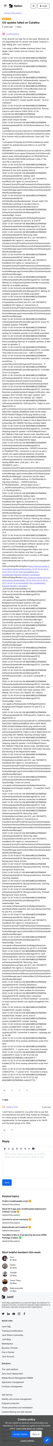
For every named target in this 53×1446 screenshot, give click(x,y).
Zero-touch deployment (12, 1373)
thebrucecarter (16, 1288)
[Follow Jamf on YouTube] (13, 1314)
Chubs (12, 1265)
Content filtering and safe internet (17, 1412)
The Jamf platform (10, 1369)
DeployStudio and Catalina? (15, 1227)
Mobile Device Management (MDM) (17, 1378)
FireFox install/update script (15, 1201)
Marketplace (7, 1343)
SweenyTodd (12, 1107)
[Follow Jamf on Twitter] (3, 1314)
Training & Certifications (12, 1331)
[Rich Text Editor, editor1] (26, 1164)
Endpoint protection (10, 1403)
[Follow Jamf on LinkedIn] (8, 1313)
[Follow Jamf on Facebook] (24, 1313)
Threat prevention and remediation (17, 1407)
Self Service (7, 1395)
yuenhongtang (12, 34)
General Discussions (13, 13)
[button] (5, 6)
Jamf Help (6, 1326)
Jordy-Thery (15, 1280)
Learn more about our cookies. (29, 1428)
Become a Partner (10, 1348)
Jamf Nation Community (12, 1335)
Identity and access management (17, 1399)
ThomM (13, 1272)
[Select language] (33, 6)
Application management (13, 1382)
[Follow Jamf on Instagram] (19, 1313)
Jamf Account (8, 1356)
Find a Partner (8, 1352)
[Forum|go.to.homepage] (15, 5)
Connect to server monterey (15, 1219)
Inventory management (12, 1386)
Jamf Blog (6, 1339)
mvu (12, 1257)
